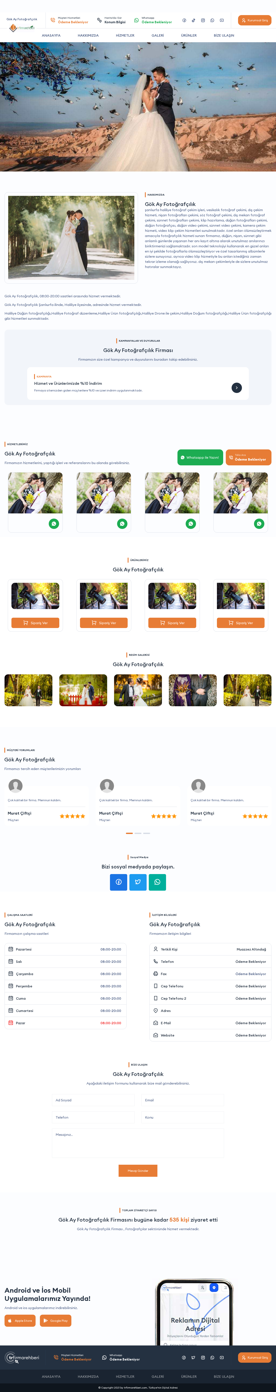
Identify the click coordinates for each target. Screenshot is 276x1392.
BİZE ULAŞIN (224, 35)
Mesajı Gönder (138, 1171)
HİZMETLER (125, 35)
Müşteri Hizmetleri (73, 20)
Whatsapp (157, 20)
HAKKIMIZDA (88, 35)
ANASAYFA (51, 35)
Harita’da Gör (115, 20)
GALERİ (158, 35)
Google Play (59, 1321)
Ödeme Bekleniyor (250, 961)
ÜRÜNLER (189, 35)
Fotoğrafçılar (136, 1229)
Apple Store (23, 1321)
